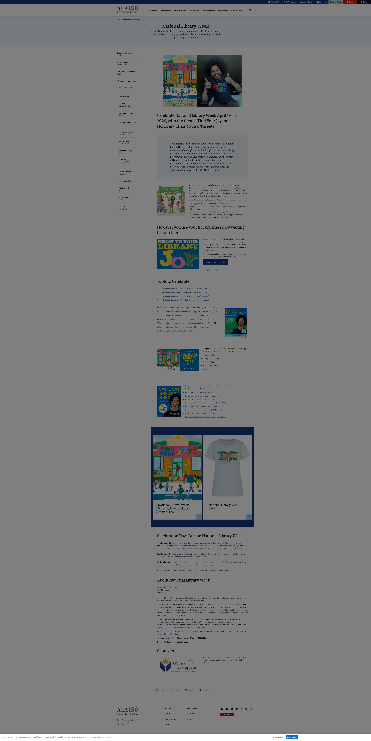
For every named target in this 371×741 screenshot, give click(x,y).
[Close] (368, 737)
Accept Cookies (292, 737)
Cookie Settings (278, 737)
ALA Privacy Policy (107, 737)
